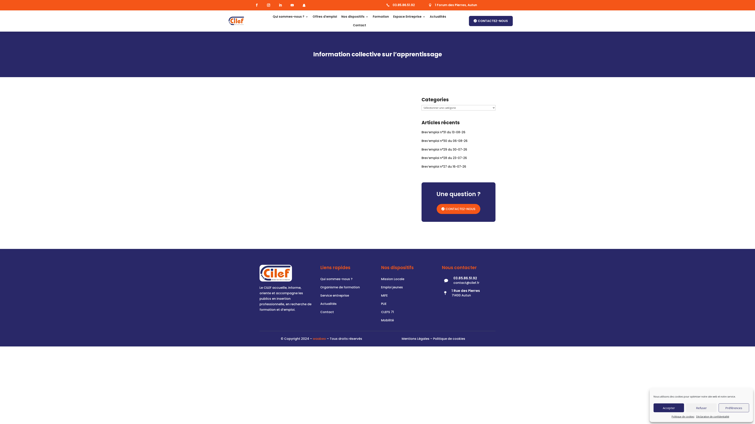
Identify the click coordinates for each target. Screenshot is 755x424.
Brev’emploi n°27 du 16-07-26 (444, 166)
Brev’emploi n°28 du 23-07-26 (444, 158)
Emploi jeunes (392, 288)
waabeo (319, 338)
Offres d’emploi (325, 17)
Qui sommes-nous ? (288, 17)
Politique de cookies (683, 416)
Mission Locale (392, 279)
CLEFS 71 (387, 312)
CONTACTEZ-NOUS (460, 209)
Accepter (669, 408)
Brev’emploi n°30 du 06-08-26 (445, 141)
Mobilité (387, 321)
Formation (381, 17)
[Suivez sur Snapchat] (304, 5)
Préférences (733, 408)
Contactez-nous (493, 21)
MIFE (384, 296)
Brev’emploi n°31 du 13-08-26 (443, 132)
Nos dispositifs (353, 17)
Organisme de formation (340, 288)
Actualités (438, 17)
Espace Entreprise (407, 17)
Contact (359, 25)
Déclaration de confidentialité (712, 416)
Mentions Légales (415, 338)
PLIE (384, 304)
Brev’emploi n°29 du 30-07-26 (444, 149)
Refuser (701, 408)
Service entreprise (334, 296)
